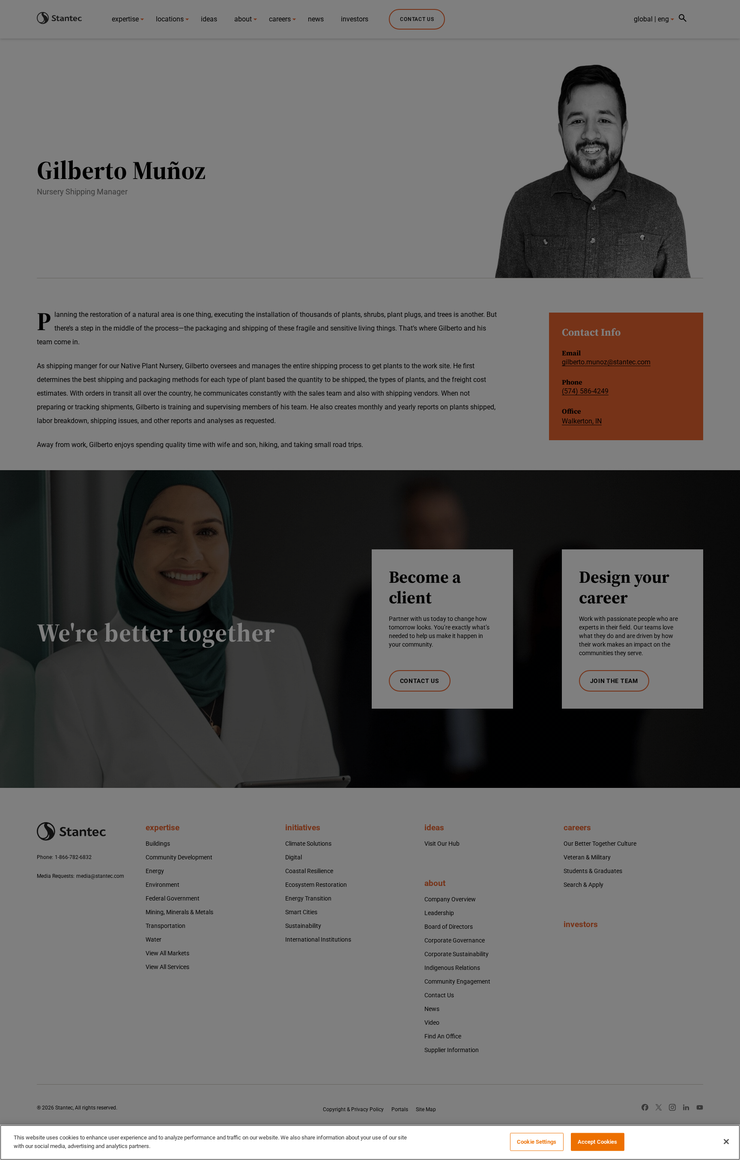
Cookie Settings (536, 1142)
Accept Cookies (598, 1142)
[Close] (726, 1141)
